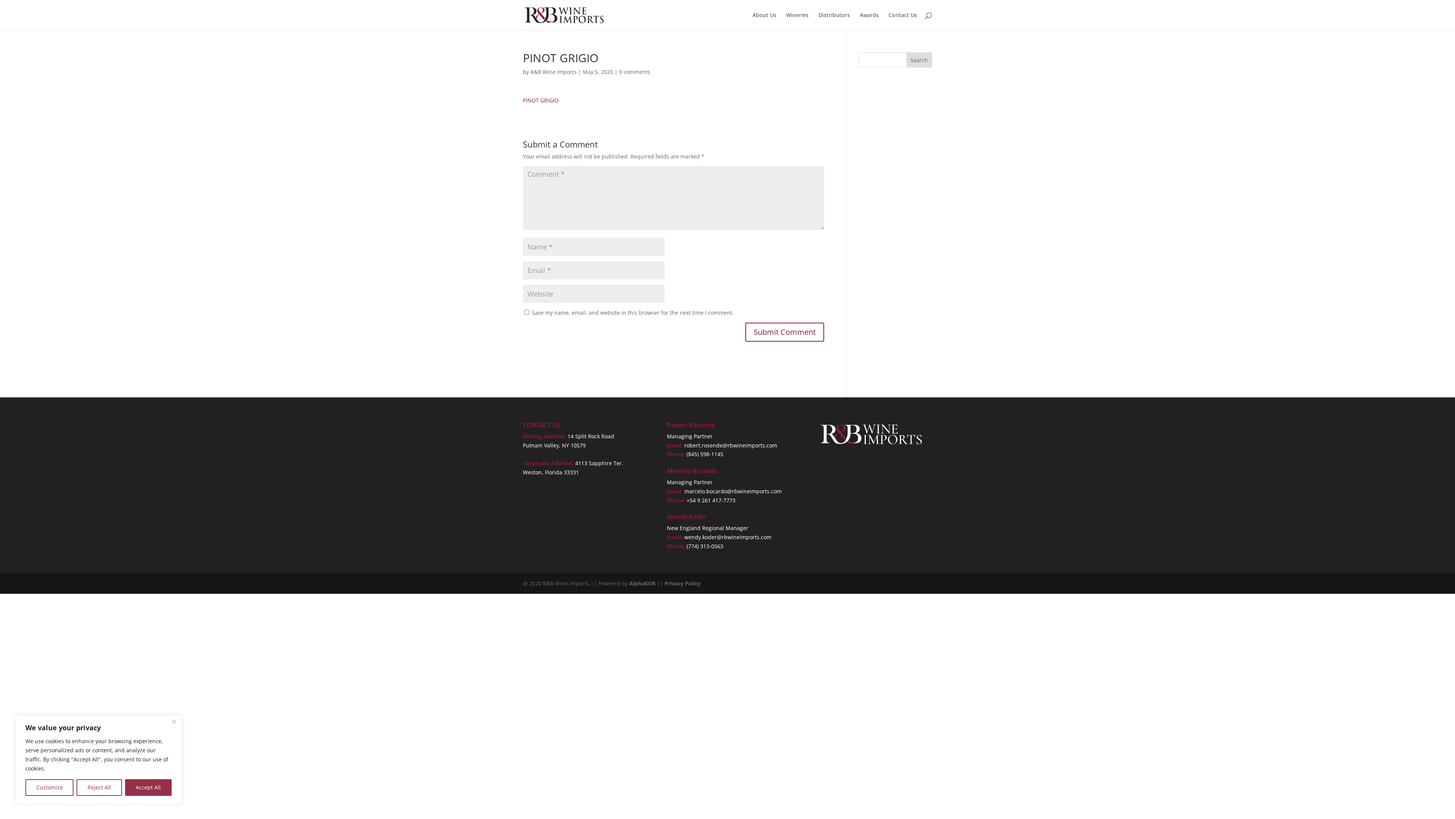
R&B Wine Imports (553, 71)
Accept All (148, 787)
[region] (98, 759)
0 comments (634, 71)
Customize (49, 787)
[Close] (173, 721)
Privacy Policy (683, 583)
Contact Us (903, 16)
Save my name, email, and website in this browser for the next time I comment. (633, 312)
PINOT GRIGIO (541, 100)
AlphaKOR (642, 583)
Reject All (99, 787)
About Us (764, 16)
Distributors (834, 16)
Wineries (797, 16)
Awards (869, 16)
